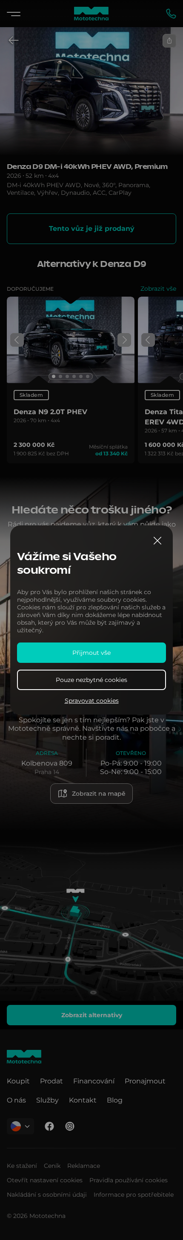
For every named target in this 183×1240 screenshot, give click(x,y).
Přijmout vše (91, 652)
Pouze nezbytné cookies (91, 680)
